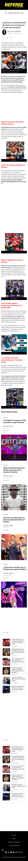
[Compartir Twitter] (7, 37)
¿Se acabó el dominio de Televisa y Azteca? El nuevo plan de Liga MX (18, 688)
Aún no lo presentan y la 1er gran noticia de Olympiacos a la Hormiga (18, 660)
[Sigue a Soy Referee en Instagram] (11, 852)
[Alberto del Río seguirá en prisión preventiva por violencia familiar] (14, 497)
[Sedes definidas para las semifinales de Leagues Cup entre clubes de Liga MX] (6, 652)
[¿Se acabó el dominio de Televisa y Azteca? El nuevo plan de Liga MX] (6, 689)
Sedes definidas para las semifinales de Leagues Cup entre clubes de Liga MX (18, 651)
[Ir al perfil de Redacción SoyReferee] (4, 32)
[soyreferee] (14, 5)
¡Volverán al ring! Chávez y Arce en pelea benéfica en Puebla (14, 519)
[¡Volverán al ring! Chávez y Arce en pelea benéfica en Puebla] (14, 547)
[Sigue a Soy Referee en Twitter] (8, 852)
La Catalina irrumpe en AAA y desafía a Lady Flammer (14, 421)
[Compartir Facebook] (3, 37)
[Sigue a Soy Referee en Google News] (20, 852)
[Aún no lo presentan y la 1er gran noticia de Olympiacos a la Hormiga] (6, 662)
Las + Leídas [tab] (5, 632)
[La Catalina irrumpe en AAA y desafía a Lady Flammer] (14, 448)
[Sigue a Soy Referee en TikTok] (16, 852)
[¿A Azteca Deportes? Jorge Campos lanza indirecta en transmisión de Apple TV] (6, 671)
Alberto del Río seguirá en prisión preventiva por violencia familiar (14, 470)
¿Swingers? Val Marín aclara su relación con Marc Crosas (18, 679)
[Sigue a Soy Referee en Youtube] (13, 852)
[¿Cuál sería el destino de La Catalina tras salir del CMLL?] (14, 595)
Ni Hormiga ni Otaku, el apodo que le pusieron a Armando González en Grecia (18, 642)
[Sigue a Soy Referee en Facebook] (6, 852)
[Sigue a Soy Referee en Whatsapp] (14, 850)
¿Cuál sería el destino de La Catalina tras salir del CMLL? (15, 568)
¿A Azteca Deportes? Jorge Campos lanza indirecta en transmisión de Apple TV (18, 670)
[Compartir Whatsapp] (11, 37)
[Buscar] (5, 13)
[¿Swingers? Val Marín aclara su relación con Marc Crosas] (6, 680)
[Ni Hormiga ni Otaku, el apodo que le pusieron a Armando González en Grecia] (6, 642)
